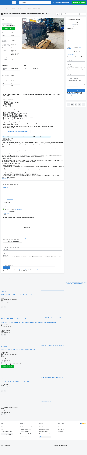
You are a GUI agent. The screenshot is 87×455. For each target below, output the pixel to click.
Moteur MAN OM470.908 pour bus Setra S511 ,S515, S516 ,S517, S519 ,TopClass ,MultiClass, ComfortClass (28, 322)
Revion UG (5, 187)
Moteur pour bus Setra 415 (7, 405)
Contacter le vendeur (8, 28)
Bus (67, 282)
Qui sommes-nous (5, 426)
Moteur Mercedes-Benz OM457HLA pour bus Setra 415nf (15, 382)
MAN (12, 32)
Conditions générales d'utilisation (27, 426)
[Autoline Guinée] (6, 2)
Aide (2, 429)
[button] (57, 14)
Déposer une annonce (7, 366)
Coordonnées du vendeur (6, 431)
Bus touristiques (79, 283)
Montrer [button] (13, 209)
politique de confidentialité (23, 269)
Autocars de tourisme (72, 282)
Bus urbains (73, 283)
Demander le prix (7, 23)
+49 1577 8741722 (19, 209)
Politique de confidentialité (25, 429)
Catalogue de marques (25, 436)
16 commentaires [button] (6, 202)
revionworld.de (6, 213)
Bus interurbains (80, 282)
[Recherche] (20, 2)
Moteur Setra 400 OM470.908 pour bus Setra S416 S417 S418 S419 (18, 349)
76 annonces (10, 199)
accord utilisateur (37, 269)
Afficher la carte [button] (27, 227)
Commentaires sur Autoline (26, 433)
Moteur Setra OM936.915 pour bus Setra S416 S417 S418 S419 (17, 294)
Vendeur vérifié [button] (6, 197)
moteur (12, 37)
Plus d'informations (71, 54)
